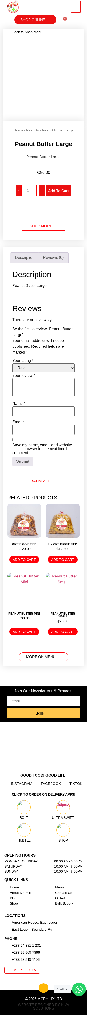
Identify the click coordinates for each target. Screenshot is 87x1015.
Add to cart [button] (24, 559)
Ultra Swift (63, 818)
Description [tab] (25, 257)
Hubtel (24, 840)
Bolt (24, 818)
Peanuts (32, 130)
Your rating (22, 361)
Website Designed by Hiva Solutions (43, 1006)
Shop (63, 840)
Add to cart (58, 190)
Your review (23, 375)
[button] (76, 7)
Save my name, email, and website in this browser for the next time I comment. (42, 449)
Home (18, 130)
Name (18, 404)
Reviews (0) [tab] (53, 257)
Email (18, 422)
